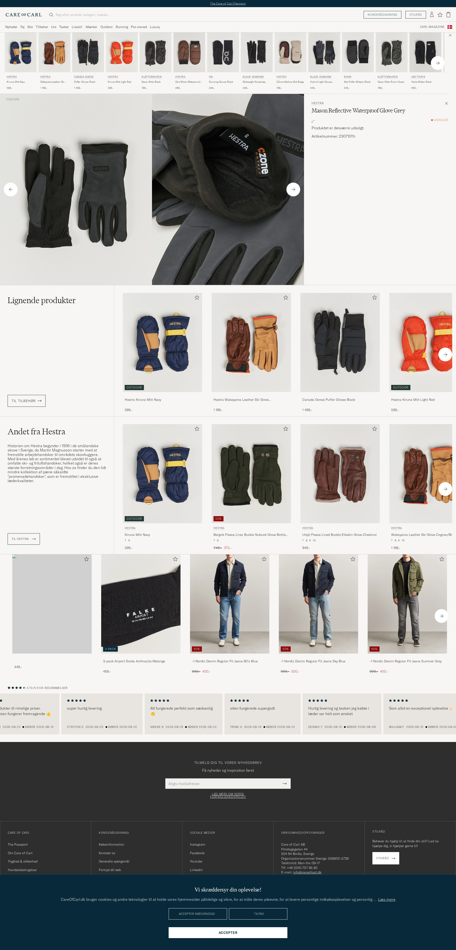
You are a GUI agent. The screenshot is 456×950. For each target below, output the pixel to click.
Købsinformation (111, 844)
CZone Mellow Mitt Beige (290, 81)
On (211, 76)
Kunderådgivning (382, 14)
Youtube (196, 861)
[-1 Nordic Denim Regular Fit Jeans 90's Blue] (229, 656)
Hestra (12, 76)
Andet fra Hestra (36, 431)
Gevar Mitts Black (151, 81)
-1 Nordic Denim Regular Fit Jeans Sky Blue (313, 661)
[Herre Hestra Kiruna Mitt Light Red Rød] (122, 52)
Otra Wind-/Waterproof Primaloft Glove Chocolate (187, 82)
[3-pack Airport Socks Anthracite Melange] (140, 656)
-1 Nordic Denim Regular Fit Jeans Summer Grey (406, 661)
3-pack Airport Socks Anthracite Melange (134, 661)
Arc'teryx (418, 76)
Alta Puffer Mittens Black (357, 81)
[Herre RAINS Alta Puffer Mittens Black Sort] (358, 52)
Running (122, 27)
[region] (228, 713)
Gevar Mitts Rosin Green (391, 81)
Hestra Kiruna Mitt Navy (143, 399)
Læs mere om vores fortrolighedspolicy (228, 795)
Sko (30, 27)
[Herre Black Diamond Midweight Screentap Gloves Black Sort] (257, 52)
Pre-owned (139, 27)
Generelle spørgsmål (114, 861)
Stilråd (415, 14)
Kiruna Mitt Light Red (119, 81)
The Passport (18, 844)
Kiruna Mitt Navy (16, 81)
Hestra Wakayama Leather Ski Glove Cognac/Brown (241, 399)
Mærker (91, 27)
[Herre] (52, 604)
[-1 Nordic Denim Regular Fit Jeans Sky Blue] (318, 656)
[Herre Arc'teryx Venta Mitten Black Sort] (425, 52)
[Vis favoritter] (439, 14)
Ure (53, 27)
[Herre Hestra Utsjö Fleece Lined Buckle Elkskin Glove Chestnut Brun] (340, 473)
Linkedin (196, 870)
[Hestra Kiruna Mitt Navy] (162, 395)
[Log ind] (431, 15)
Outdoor (106, 27)
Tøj (22, 27)
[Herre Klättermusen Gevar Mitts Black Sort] (155, 52)
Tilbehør (42, 27)
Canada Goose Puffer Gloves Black (328, 399)
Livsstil (77, 27)
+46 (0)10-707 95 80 (302, 868)
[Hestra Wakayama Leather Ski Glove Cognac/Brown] (251, 395)
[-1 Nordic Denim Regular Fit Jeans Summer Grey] (407, 656)
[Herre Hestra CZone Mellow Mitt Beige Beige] (290, 52)
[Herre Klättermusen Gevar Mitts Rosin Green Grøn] (392, 52)
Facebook (197, 853)
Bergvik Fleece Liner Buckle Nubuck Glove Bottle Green (250, 535)
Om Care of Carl (20, 853)
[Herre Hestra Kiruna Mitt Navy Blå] (21, 52)
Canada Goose (84, 76)
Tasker (64, 27)
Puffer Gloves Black (84, 81)
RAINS (348, 76)
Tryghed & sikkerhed (23, 861)
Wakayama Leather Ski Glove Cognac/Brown (52, 82)
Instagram (197, 844)
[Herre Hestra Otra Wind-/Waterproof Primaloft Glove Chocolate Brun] (189, 52)
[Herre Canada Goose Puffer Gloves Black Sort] (88, 52)
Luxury (155, 27)
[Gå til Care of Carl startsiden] (24, 15)
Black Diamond (253, 76)
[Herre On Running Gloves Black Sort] (223, 52)
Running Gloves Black (221, 81)
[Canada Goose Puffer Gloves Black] (340, 395)
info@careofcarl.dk (307, 872)
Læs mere (386, 899)
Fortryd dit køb (110, 870)
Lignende (42, 300)
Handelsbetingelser (22, 870)
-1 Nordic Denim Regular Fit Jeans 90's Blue (225, 661)
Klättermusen (152, 76)
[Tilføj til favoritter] (196, 298)
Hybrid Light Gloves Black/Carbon (321, 82)
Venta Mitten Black (421, 81)
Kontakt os (107, 853)
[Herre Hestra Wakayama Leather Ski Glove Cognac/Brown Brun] (54, 52)
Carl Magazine (432, 27)
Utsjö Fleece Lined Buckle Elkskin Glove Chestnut (339, 535)
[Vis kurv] (448, 14)
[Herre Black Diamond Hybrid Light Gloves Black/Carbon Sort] (324, 52)
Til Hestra (21, 539)
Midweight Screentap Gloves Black (254, 82)
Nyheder (11, 27)
